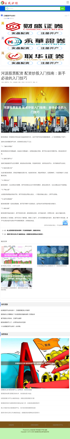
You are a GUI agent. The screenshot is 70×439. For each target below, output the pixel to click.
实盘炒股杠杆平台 (58, 425)
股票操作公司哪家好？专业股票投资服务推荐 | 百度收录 (18, 314)
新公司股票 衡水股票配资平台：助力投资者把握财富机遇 (18, 408)
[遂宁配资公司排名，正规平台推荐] (16, 255)
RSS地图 (38, 430)
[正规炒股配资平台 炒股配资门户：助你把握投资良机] (52, 255)
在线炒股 (11, 425)
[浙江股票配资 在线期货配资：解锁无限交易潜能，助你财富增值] (16, 277)
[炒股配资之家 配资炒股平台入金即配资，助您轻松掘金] (35, 363)
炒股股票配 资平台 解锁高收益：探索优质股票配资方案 (17, 398)
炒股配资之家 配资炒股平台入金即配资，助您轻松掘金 (16, 390)
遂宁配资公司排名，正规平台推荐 (11, 318)
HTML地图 (44, 430)
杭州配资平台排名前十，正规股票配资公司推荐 (15, 310)
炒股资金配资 (34, 425)
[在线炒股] (9, 3)
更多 (66, 16)
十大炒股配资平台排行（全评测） (11, 326)
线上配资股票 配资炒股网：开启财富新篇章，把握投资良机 (24, 230)
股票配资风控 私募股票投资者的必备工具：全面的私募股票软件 (20, 403)
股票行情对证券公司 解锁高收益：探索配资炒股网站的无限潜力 (25, 234)
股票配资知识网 (39, 432)
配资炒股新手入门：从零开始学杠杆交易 (13, 322)
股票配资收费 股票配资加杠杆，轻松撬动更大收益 (16, 393)
